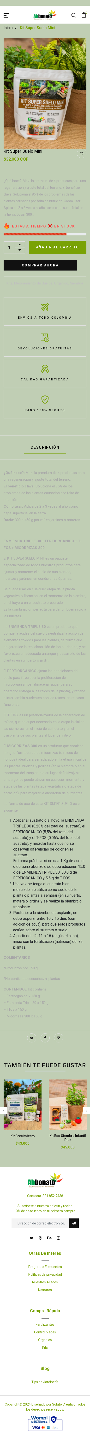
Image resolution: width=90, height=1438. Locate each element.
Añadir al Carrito (57, 247)
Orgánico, (62, 283)
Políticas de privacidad (45, 1274)
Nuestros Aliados (45, 1282)
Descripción (45, 447)
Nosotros (45, 1290)
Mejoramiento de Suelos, (34, 283)
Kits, (10, 283)
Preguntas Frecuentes (45, 1267)
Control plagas (45, 1332)
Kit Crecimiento (23, 1136)
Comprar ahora (40, 265)
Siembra (76, 283)
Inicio (8, 27)
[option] (45, 93)
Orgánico (45, 1340)
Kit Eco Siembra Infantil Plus (67, 1138)
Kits (45, 1348)
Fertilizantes (45, 1324)
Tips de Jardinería (45, 1382)
